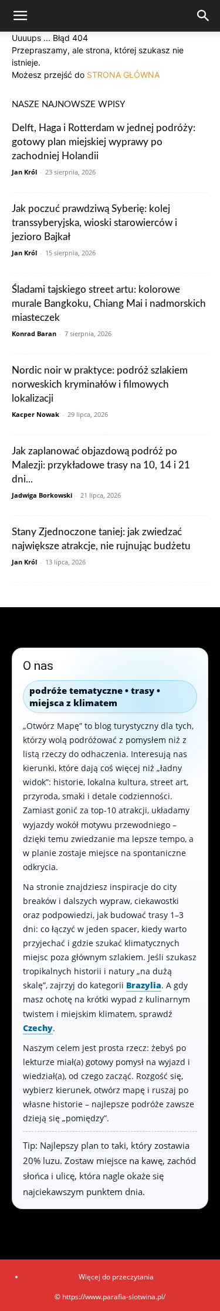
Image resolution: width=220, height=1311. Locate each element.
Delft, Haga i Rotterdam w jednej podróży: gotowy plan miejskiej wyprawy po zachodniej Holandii (103, 142)
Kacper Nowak (35, 414)
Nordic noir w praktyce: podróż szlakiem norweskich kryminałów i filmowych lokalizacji (100, 384)
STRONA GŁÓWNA (123, 75)
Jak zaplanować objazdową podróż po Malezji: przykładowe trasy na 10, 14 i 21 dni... (101, 465)
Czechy (38, 1027)
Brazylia (143, 985)
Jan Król (24, 171)
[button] (20, 16)
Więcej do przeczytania (116, 1277)
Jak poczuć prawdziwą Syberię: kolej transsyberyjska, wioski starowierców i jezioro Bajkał (94, 223)
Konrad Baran (34, 333)
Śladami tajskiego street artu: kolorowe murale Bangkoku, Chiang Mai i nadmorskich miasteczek (109, 304)
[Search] (203, 16)
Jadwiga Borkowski (42, 495)
